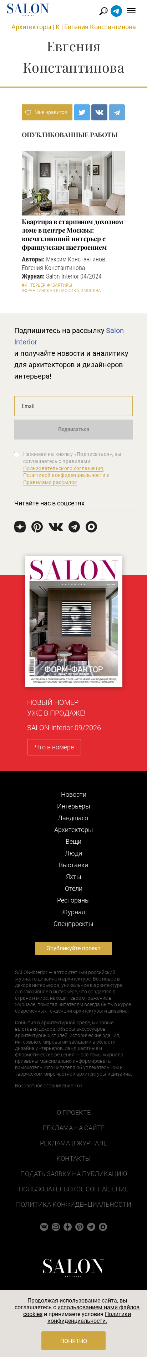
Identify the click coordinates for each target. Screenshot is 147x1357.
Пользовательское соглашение (73, 1189)
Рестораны (73, 900)
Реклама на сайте (74, 1128)
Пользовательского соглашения (63, 468)
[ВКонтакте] (99, 112)
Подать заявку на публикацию (73, 1173)
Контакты (73, 1158)
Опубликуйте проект (73, 948)
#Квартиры (59, 285)
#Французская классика (50, 290)
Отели (73, 888)
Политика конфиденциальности (73, 1204)
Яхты (73, 876)
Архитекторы (31, 27)
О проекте (74, 1112)
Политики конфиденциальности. (89, 1317)
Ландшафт (73, 818)
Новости (73, 794)
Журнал (73, 912)
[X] (82, 112)
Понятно (73, 1341)
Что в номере (54, 747)
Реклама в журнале (73, 1143)
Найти (104, 11)
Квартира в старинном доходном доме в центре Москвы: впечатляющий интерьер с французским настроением (72, 234)
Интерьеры (73, 806)
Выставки (73, 865)
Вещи (73, 841)
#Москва (91, 290)
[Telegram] (117, 112)
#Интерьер (33, 285)
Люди (73, 853)
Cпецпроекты (73, 923)
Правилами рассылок (50, 482)
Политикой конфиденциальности (64, 475)
